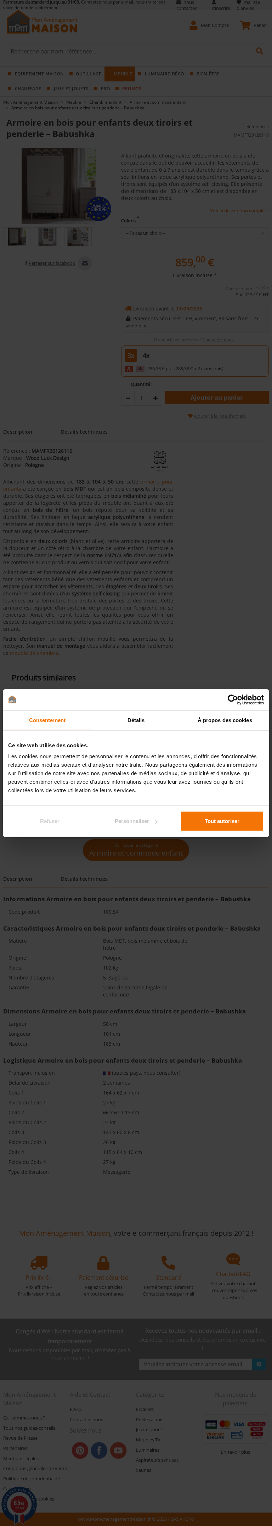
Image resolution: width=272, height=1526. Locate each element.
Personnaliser (132, 821)
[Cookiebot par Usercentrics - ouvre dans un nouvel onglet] (233, 699)
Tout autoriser (222, 821)
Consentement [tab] (47, 720)
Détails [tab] (136, 720)
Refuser (50, 821)
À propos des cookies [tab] (225, 720)
